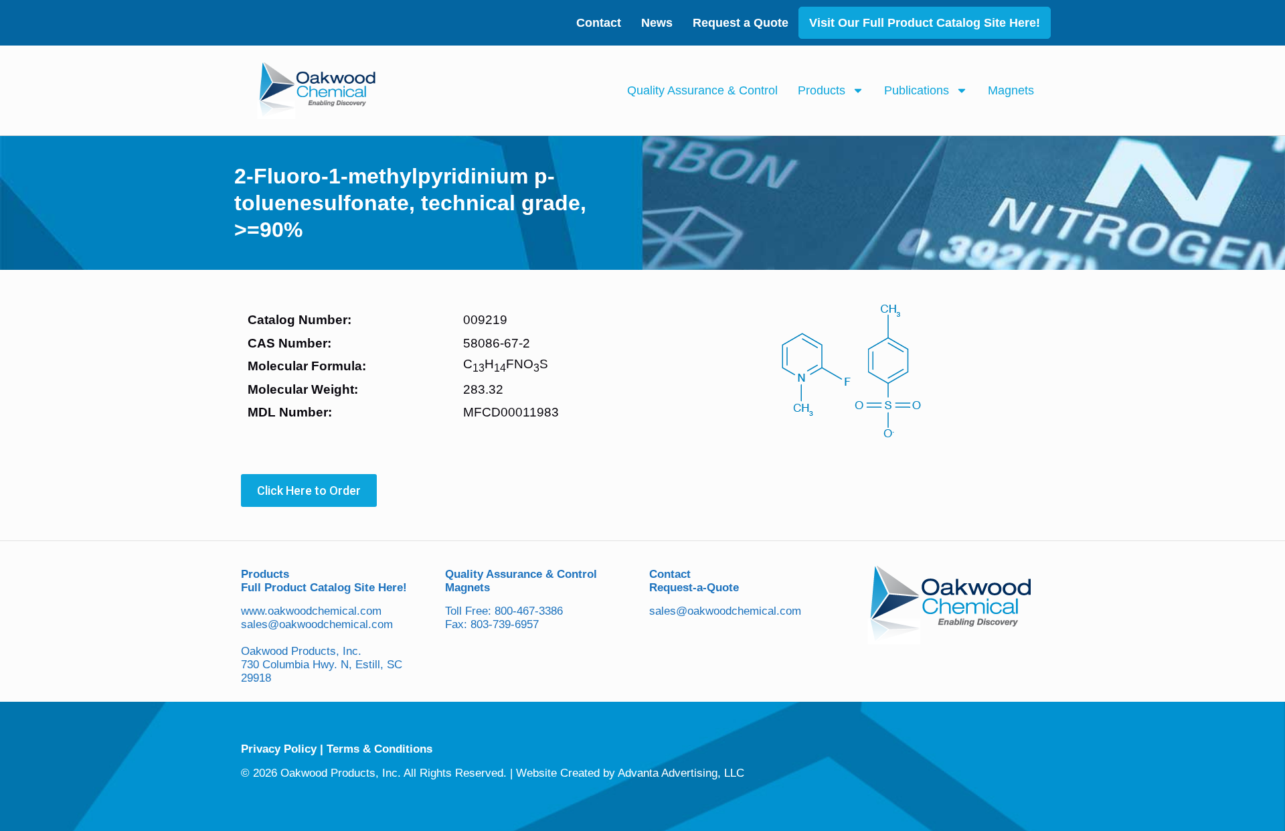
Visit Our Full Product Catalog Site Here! (924, 22)
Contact (598, 22)
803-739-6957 (504, 624)
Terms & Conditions (379, 749)
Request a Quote (740, 22)
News (657, 22)
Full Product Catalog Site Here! (324, 587)
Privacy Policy (279, 749)
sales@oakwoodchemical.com (317, 624)
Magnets (1011, 90)
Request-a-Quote (694, 587)
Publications (916, 90)
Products (821, 90)
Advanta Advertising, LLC (681, 773)
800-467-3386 (529, 611)
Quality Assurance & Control (702, 90)
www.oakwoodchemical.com (311, 611)
